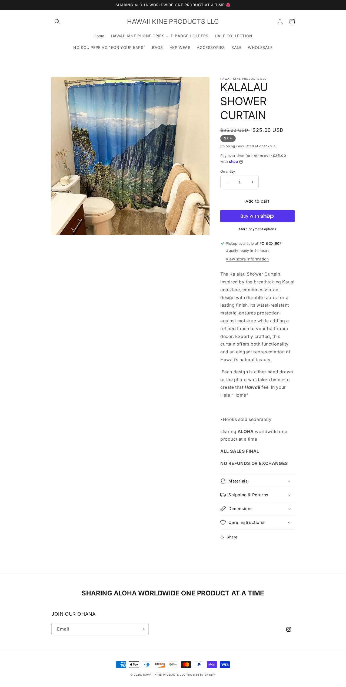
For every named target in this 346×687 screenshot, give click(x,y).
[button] (57, 22)
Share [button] (232, 537)
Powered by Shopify (201, 674)
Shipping (227, 146)
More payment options (257, 229)
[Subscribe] (142, 629)
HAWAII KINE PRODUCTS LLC (164, 674)
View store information (247, 259)
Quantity (227, 171)
